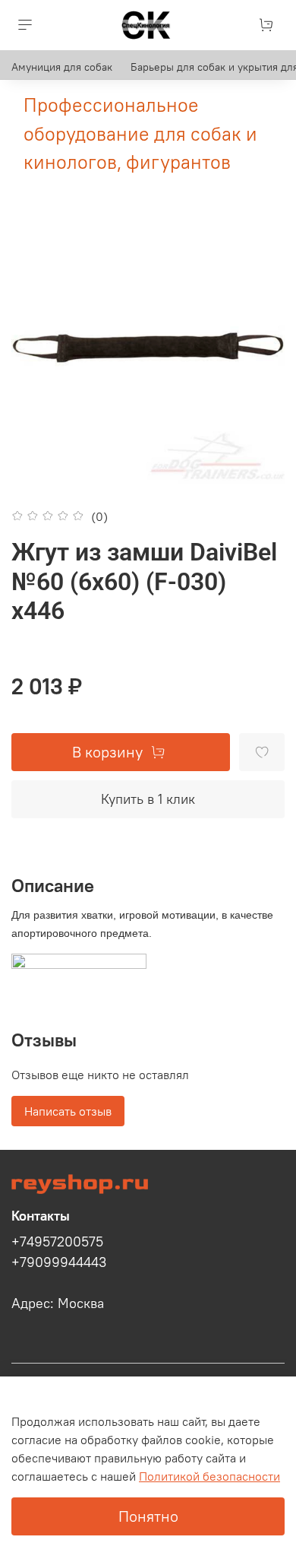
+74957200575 (57, 1242)
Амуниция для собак (61, 67)
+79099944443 (58, 1262)
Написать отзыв (68, 1111)
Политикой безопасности (209, 1476)
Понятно (148, 1516)
